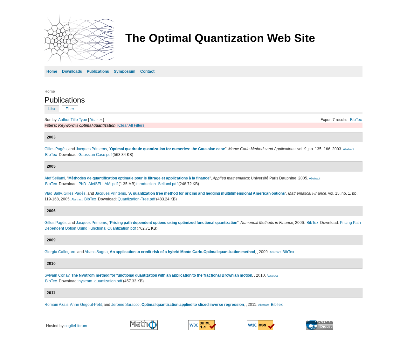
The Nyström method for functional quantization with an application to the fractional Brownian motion (161, 275)
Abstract (348, 149)
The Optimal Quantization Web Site (220, 37)
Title (74, 120)
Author (64, 120)
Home (51, 71)
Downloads (72, 71)
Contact (147, 71)
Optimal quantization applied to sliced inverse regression (192, 304)
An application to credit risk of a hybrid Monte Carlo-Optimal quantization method (182, 252)
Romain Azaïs (56, 304)
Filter (70, 109)
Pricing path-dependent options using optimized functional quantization (173, 222)
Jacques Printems (91, 149)
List (51, 109)
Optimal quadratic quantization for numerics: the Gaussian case (167, 149)
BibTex (356, 120)
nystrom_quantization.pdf (100, 281)
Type (83, 120)
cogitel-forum (76, 326)
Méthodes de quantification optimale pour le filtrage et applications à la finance (139, 178)
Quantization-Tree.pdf (136, 199)
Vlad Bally (53, 193)
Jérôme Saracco (125, 304)
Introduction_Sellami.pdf (156, 184)
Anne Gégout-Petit (86, 304)
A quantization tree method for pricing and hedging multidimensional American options (207, 193)
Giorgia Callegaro (60, 252)
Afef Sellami (55, 178)
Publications (98, 71)
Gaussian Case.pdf (95, 154)
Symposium (124, 71)
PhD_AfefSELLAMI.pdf (98, 184)
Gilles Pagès (55, 149)
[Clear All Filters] (131, 125)
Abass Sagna (96, 252)
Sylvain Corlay (57, 275)
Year (94, 120)
